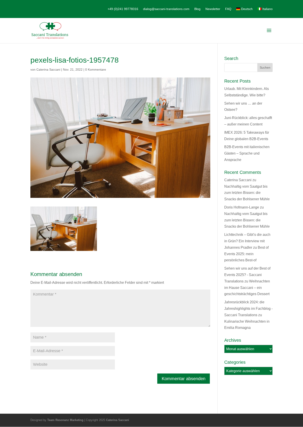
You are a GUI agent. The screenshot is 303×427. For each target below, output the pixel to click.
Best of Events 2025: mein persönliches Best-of (246, 254)
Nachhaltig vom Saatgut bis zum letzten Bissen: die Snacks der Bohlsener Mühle (247, 193)
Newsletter (212, 9)
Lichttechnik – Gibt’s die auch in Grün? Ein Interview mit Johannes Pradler (247, 241)
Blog (197, 9)
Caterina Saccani (48, 69)
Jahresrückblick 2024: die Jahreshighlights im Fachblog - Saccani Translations (248, 308)
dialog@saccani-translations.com (166, 9)
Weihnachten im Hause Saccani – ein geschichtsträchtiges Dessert (247, 287)
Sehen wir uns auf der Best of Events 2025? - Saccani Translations (247, 274)
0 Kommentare (95, 69)
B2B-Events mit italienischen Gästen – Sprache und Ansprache (247, 153)
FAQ (228, 9)
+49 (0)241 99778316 (123, 9)
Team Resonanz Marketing (65, 420)
